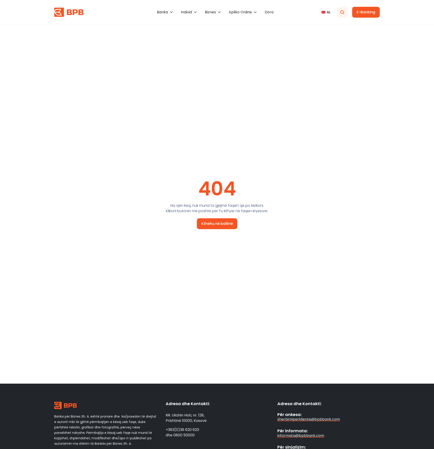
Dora (269, 12)
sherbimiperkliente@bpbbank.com (308, 419)
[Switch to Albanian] (325, 12)
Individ (186, 12)
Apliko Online (240, 12)
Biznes (210, 12)
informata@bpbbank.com (300, 435)
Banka (162, 12)
